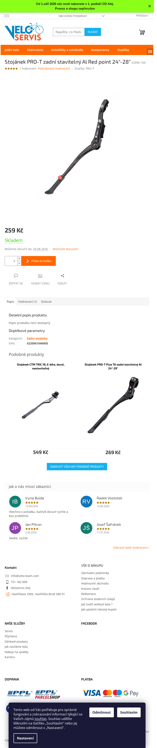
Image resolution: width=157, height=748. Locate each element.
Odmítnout (101, 712)
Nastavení (25, 738)
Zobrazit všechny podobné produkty (77, 466)
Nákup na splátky (16, 652)
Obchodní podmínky (72, 16)
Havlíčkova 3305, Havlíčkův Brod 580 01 (38, 594)
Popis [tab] (10, 301)
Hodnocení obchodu (95, 583)
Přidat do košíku (41, 261)
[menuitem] (12, 50)
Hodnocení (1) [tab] (27, 301)
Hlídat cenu (40, 283)
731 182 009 (19, 582)
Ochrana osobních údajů (98, 599)
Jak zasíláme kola (16, 647)
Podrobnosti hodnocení (54, 68)
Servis (9, 631)
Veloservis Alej (20, 588)
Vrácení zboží (90, 589)
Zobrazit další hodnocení (130, 547)
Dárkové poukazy (16, 641)
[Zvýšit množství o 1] (19, 258)
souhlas (41, 718)
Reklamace (88, 594)
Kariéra (10, 657)
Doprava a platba (93, 578)
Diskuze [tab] (46, 301)
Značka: (84, 68)
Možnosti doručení (65, 249)
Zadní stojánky (37, 338)
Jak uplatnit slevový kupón (99, 609)
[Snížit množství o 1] (19, 263)
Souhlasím (129, 712)
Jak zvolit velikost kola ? (96, 604)
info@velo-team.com (25, 576)
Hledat (93, 32)
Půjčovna (11, 636)
